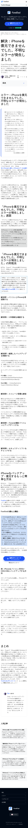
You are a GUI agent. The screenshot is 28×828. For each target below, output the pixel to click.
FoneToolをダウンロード (8, 681)
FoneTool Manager (5, 5)
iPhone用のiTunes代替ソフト (10, 289)
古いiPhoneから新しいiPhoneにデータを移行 (14, 168)
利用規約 (21, 824)
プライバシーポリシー (11, 824)
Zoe (7, 76)
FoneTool (6, 1)
